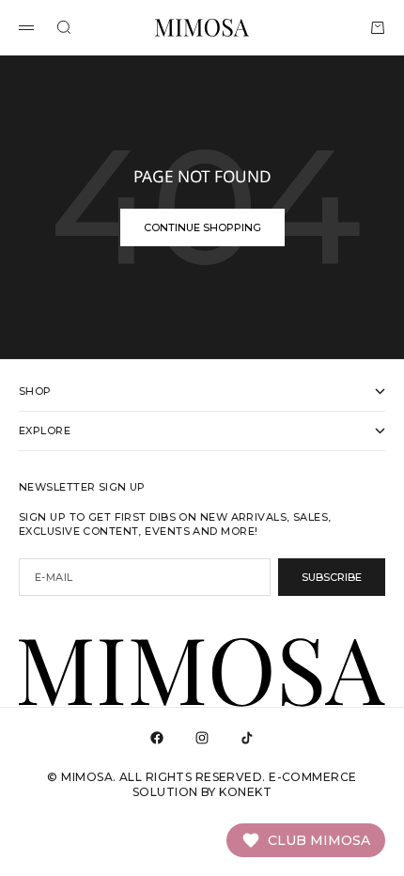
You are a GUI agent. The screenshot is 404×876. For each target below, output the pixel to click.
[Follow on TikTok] (247, 737)
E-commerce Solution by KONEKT (244, 784)
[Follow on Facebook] (156, 737)
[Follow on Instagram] (202, 737)
